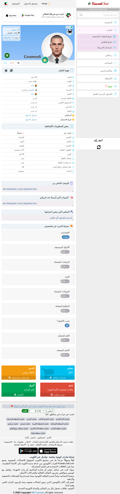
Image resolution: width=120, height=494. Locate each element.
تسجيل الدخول (30, 3)
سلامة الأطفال (41, 445)
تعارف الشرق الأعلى (46, 419)
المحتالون (41, 438)
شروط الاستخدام (55, 445)
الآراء (27, 438)
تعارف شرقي (25, 424)
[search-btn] (81, 14)
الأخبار (49, 438)
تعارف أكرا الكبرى (62, 419)
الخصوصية (8, 442)
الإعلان (28, 442)
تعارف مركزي (13, 424)
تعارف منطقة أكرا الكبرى (39, 428)
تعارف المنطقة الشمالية (59, 424)
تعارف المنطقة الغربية (40, 424)
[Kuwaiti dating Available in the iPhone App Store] (47, 449)
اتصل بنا (31, 445)
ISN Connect (37, 492)
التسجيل (16, 3)
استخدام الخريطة (104, 47)
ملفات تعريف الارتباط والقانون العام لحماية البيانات (52, 442)
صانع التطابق (106, 42)
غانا (32, 86)
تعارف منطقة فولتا (38, 433)
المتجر (33, 438)
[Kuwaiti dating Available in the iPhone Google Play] (28, 449)
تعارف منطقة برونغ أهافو (19, 428)
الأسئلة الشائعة (20, 445)
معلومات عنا (19, 442)
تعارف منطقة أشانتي (58, 428)
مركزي (25, 90)
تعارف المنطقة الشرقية (15, 419)
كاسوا (31, 90)
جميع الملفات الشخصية (102, 36)
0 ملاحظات (8, 37)
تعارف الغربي (31, 419)
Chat (100, 3)
